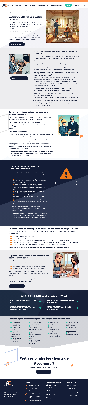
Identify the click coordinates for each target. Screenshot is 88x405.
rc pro (36, 319)
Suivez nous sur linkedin (35, 400)
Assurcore (27, 33)
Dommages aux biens (56, 5)
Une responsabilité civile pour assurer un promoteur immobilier (72, 324)
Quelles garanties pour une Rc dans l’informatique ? (15, 339)
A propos (76, 5)
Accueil (11, 11)
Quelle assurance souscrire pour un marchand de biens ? (15, 324)
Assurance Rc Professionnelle (24, 11)
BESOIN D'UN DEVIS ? (17, 44)
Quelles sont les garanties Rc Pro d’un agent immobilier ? (71, 329)
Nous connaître (71, 388)
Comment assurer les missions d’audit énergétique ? (35, 341)
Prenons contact (43, 372)
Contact (84, 5)
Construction (18, 5)
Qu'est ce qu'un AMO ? (19, 78)
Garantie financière (30, 5)
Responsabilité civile (43, 5)
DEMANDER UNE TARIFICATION (66, 183)
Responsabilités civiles (55, 391)
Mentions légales (71, 385)
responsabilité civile (42, 271)
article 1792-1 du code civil (27, 213)
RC (15, 11)
